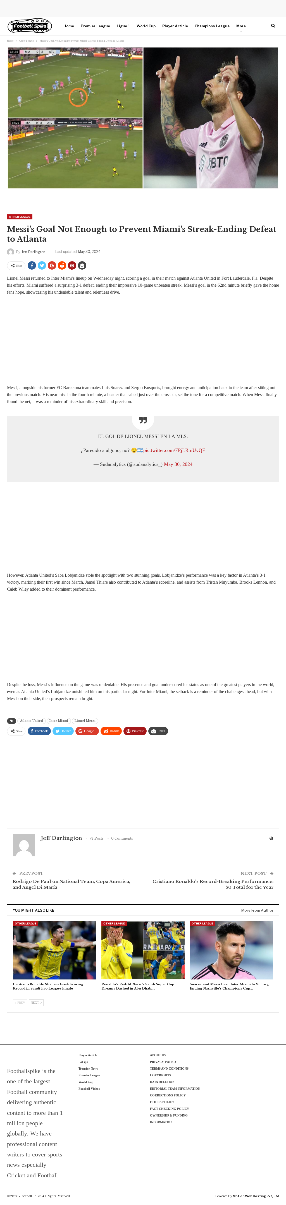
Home (68, 26)
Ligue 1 (123, 26)
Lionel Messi (85, 721)
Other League (19, 216)
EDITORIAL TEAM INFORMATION (175, 1088)
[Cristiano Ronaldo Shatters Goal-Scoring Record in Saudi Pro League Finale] (54, 950)
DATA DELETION (162, 1082)
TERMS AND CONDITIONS (169, 1068)
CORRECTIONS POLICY (168, 1095)
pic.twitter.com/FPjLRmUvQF (174, 450)
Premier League (95, 26)
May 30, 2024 (178, 464)
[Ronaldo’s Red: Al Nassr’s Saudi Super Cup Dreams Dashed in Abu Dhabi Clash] (143, 950)
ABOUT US (158, 1055)
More (241, 26)
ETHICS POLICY (162, 1102)
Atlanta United (31, 721)
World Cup (146, 26)
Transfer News (88, 1068)
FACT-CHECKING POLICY (169, 1108)
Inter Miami (58, 721)
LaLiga (83, 1061)
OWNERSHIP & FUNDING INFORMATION (169, 1119)
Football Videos (89, 1088)
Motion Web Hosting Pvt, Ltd (256, 1196)
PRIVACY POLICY (163, 1061)
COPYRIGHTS (160, 1075)
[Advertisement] (143, 342)
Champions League (212, 26)
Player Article (175, 26)
